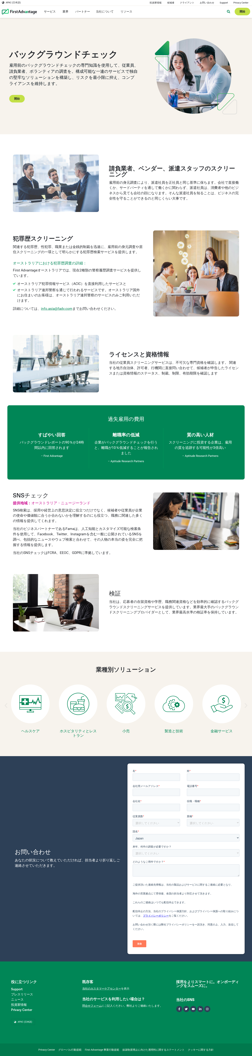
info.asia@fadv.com (56, 309)
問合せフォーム (92, 1005)
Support (224, 2)
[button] (6, 705)
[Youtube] (193, 1009)
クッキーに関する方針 (201, 1049)
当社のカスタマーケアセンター (101, 988)
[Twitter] (186, 1009)
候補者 (170, 2)
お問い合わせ (207, 2)
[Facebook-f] (179, 1009)
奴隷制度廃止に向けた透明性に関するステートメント (153, 1049)
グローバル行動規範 (70, 1049)
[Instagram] (207, 1009)
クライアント (187, 2)
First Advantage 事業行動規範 (102, 1049)
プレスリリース (22, 994)
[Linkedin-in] (200, 1009)
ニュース (17, 999)
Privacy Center (240, 2)
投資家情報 (156, 2)
